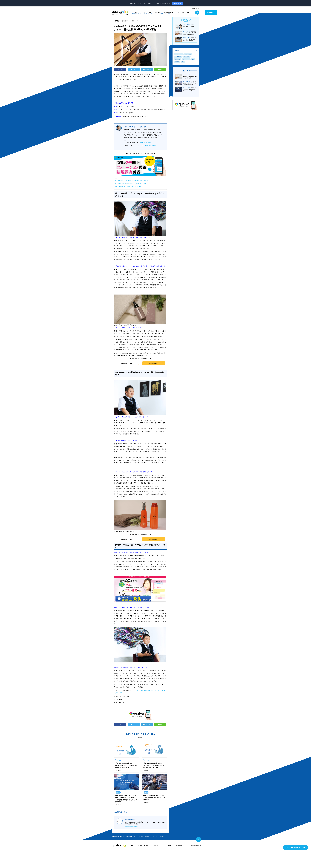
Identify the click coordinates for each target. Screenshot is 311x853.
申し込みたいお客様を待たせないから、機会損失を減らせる (130, 183)
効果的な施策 (186, 56)
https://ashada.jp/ (147, 143)
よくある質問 (178, 56)
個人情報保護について (180, 845)
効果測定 (177, 61)
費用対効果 (177, 59)
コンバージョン (188, 54)
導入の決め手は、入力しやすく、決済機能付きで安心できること (131, 180)
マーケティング (186, 59)
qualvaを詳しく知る (126, 363)
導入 (183, 61)
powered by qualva (195, 8)
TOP (136, 12)
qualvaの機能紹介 (169, 12)
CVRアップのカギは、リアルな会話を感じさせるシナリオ (130, 186)
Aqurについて (177, 3)
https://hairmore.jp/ (150, 145)
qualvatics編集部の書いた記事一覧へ (131, 826)
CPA (193, 59)
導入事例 (157, 12)
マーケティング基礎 (183, 12)
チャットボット (178, 54)
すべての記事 (147, 12)
